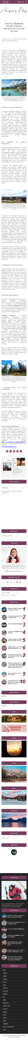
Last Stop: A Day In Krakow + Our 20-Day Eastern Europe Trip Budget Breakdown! (17, 656)
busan (4, 982)
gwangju (5, 994)
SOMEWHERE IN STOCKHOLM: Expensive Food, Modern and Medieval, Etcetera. (16, 682)
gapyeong (5, 991)
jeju (4, 997)
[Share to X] (10, 451)
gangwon (5, 988)
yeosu (4, 1029)
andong (5, 976)
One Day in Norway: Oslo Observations (14, 673)
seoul (4, 1015)
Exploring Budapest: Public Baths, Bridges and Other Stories (16, 639)
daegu (4, 985)
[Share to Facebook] (7, 451)
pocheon (5, 1009)
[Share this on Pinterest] (14, 451)
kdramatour (6, 1003)
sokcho (5, 1018)
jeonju (4, 1000)
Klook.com (4, 696)
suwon (4, 1020)
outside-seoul (6, 1006)
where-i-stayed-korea (8, 1026)
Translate (13, 595)
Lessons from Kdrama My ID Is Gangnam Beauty (15, 616)
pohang (5, 1012)
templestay (5, 1023)
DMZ (4, 970)
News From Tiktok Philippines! (15, 624)
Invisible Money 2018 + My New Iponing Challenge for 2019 (15, 647)
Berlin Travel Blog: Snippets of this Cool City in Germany (16, 609)
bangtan (5, 979)
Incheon (5, 973)
